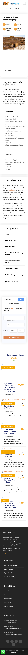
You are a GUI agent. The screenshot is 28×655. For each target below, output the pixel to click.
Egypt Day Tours (8, 569)
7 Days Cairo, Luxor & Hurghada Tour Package (9, 479)
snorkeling (12, 190)
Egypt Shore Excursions (10, 573)
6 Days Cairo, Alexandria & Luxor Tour (9, 454)
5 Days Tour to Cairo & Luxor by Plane (9, 406)
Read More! (6, 554)
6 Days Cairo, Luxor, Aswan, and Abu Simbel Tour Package (10, 430)
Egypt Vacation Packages (11, 565)
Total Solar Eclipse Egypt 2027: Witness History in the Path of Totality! (10, 387)
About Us (6, 591)
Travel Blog (7, 595)
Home (2, 9)
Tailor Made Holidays (9, 577)
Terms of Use (7, 602)
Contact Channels (9, 606)
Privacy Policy (8, 598)
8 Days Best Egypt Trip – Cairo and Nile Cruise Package (10, 504)
